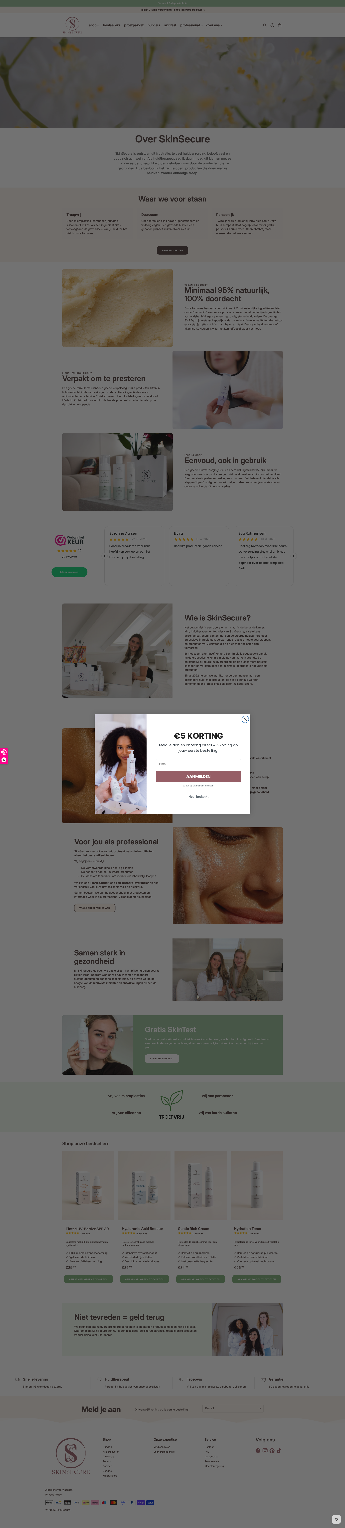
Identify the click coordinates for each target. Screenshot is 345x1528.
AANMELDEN (198, 776)
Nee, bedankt (198, 796)
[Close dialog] (245, 719)
